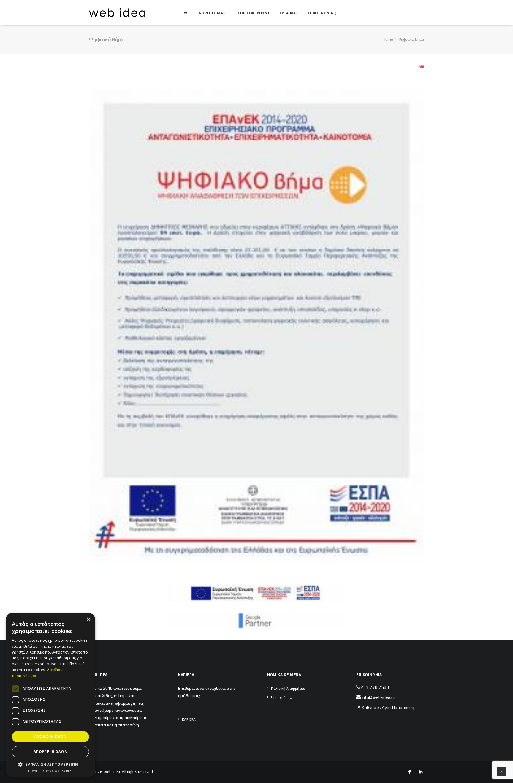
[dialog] (50, 695)
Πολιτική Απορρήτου (288, 688)
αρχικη (185, 10)
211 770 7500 (375, 687)
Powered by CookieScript (50, 770)
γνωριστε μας (211, 13)
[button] (50, 764)
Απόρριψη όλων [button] (50, 751)
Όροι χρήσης (281, 697)
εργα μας (289, 13)
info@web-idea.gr (378, 697)
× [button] (88, 619)
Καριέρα (189, 719)
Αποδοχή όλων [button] (50, 736)
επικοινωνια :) (322, 13)
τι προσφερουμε (252, 13)
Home (388, 39)
